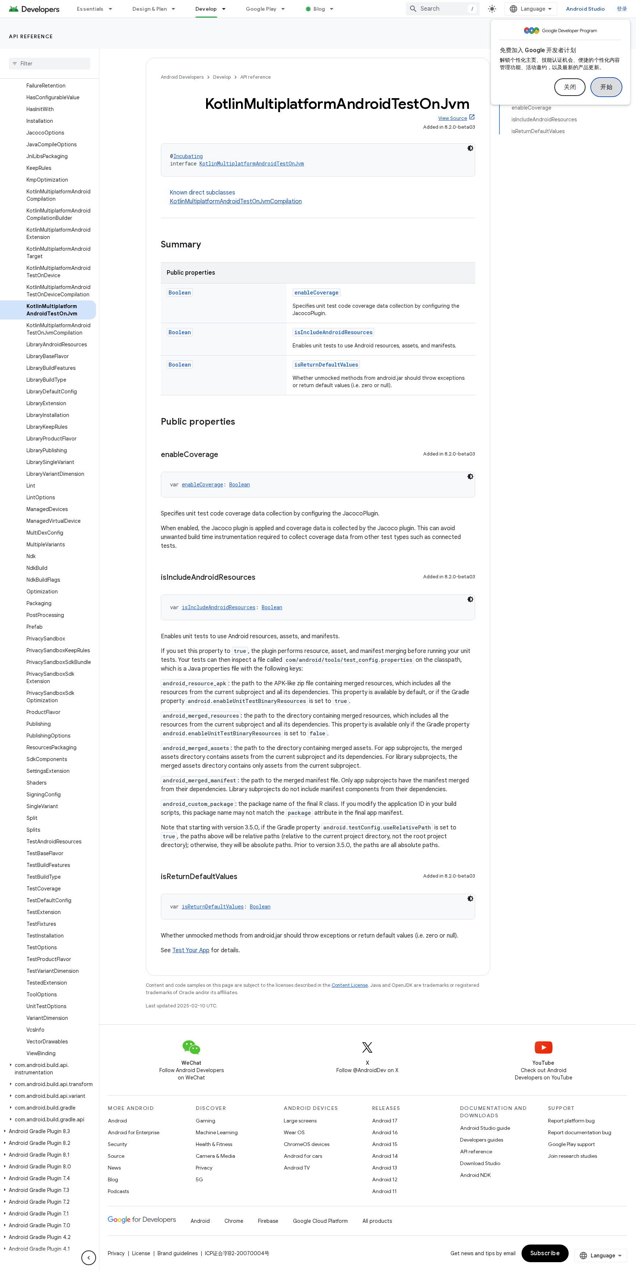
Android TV (297, 1167)
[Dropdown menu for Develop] (227, 9)
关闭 (570, 87)
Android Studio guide (485, 1128)
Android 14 (385, 1156)
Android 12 (385, 1179)
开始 (606, 87)
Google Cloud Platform (320, 1221)
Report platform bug (571, 1120)
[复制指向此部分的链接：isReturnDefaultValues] (244, 877)
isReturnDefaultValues (326, 364)
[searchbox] (49, 63)
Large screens (300, 1120)
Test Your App (190, 950)
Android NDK (475, 1175)
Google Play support (571, 1144)
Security (117, 1144)
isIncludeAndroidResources (333, 332)
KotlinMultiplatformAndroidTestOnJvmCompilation (236, 201)
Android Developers (182, 77)
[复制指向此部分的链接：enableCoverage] (225, 455)
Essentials (90, 9)
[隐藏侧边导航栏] (88, 1257)
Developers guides (481, 1139)
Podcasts (118, 1191)
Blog (319, 9)
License (141, 1253)
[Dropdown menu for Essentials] (114, 9)
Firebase (268, 1221)
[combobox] (443, 8)
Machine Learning (217, 1132)
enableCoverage (316, 292)
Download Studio (480, 1163)
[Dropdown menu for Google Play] (286, 9)
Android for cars (303, 1156)
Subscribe (545, 1253)
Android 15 (385, 1144)
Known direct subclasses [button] (236, 197)
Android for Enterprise (133, 1132)
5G (199, 1179)
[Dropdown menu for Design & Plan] (177, 9)
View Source (452, 118)
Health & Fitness (214, 1144)
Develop (206, 9)
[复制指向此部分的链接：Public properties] (242, 422)
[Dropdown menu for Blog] (335, 9)
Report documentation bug (579, 1132)
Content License (350, 985)
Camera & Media (215, 1156)
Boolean (180, 292)
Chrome (234, 1221)
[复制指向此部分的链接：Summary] (208, 245)
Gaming (205, 1120)
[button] (48, 1068)
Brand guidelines (178, 1253)
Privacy (204, 1167)
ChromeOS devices (306, 1144)
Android (117, 1120)
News (114, 1167)
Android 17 (385, 1120)
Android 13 (384, 1167)
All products (377, 1221)
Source (116, 1156)
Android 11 (384, 1191)
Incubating (188, 156)
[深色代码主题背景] (470, 148)
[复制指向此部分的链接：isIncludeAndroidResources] (262, 578)
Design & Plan (149, 9)
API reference (31, 36)
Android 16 (385, 1132)
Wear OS (294, 1132)
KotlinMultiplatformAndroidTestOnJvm (251, 163)
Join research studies (572, 1156)
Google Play (261, 9)
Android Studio (585, 9)
